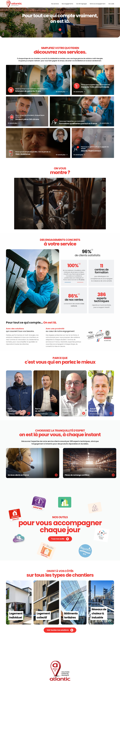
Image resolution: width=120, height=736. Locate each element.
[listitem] (19, 393)
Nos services (55, 4)
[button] (38, 80)
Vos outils (111, 4)
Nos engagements (67, 4)
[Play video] (60, 204)
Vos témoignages (81, 4)
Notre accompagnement (97, 4)
